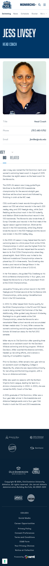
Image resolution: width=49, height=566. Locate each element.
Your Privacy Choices (24, 546)
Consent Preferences (24, 533)
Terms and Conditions (24, 537)
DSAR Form (24, 541)
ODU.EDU (24, 513)
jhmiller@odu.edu (38, 139)
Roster (35, 14)
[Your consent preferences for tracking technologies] (4, 561)
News (15, 14)
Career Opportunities (24, 523)
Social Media (24, 518)
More (43, 14)
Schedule (25, 14)
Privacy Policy (24, 528)
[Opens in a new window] (18, 498)
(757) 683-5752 (38, 130)
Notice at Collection (24, 550)
